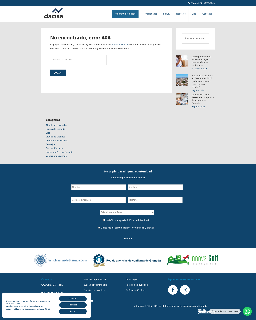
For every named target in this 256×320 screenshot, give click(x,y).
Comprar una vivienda (57, 141)
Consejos (50, 145)
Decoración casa (54, 148)
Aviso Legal (131, 280)
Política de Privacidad (138, 220)
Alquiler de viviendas (56, 125)
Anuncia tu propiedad (95, 280)
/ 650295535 (208, 3)
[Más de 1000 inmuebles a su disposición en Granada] (53, 18)
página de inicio (120, 45)
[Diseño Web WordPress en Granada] (206, 311)
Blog (48, 133)
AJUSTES (46, 309)
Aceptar (72, 298)
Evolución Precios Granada (59, 152)
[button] (247, 311)
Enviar (128, 239)
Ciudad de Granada (55, 137)
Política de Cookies (135, 290)
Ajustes (73, 311)
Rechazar (73, 305)
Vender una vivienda (56, 156)
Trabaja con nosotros (94, 290)
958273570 (196, 3)
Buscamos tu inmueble (95, 285)
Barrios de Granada (55, 129)
